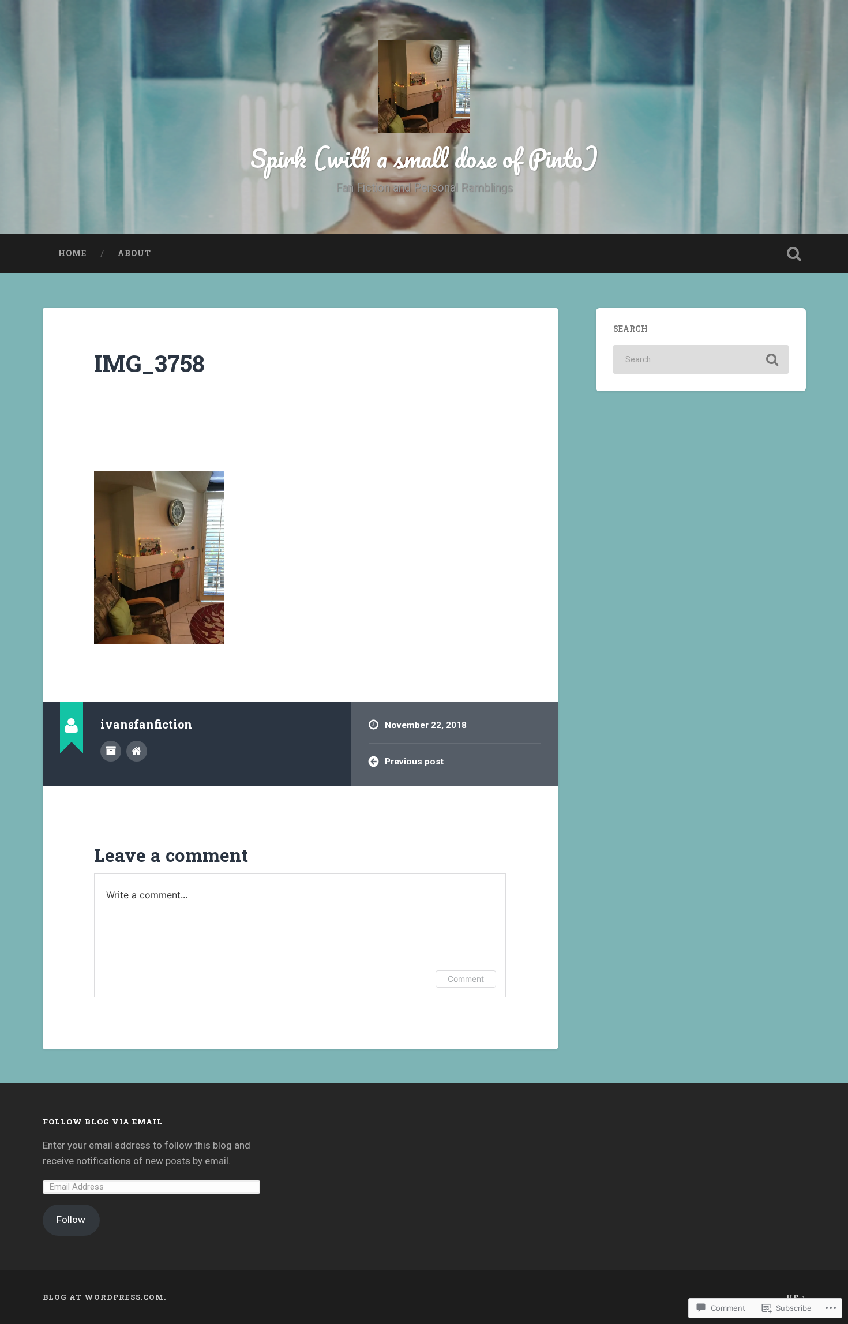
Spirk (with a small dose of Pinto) (424, 157)
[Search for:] (701, 359)
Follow (71, 1219)
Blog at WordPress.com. (104, 1297)
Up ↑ (796, 1297)
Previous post (414, 761)
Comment (466, 979)
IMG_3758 (149, 363)
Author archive (110, 751)
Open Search (794, 253)
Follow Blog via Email (103, 1121)
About (134, 253)
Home (72, 253)
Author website (136, 751)
